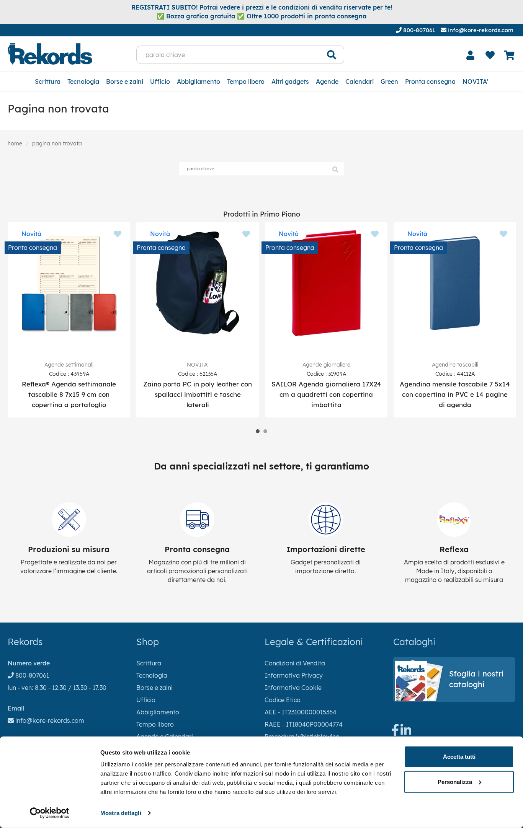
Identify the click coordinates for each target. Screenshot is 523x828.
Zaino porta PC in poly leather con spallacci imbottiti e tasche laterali (197, 394)
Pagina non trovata (57, 143)
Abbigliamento (198, 81)
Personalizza (455, 781)
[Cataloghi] (454, 698)
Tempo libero (246, 81)
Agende (327, 81)
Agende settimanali (68, 364)
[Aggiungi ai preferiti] (117, 234)
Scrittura (47, 81)
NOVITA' (475, 81)
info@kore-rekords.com (479, 30)
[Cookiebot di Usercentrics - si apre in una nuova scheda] (49, 813)
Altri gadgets (290, 81)
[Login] (470, 55)
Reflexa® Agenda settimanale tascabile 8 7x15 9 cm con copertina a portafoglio (69, 394)
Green (389, 81)
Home (15, 143)
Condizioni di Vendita (295, 663)
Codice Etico (283, 700)
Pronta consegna (430, 81)
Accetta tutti (459, 756)
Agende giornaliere (326, 364)
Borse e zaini (124, 81)
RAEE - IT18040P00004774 (304, 724)
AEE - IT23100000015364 (301, 712)
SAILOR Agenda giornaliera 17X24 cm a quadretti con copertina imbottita (326, 394)
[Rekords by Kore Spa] (50, 54)
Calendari (359, 81)
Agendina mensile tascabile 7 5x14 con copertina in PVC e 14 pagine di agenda (455, 394)
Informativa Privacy (294, 675)
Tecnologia (83, 81)
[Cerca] (331, 55)
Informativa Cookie (293, 687)
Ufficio (160, 81)
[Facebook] (395, 732)
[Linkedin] (405, 732)
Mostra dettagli (120, 813)
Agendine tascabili (455, 364)
